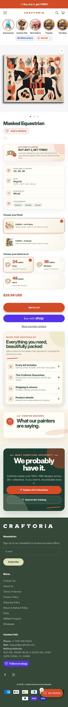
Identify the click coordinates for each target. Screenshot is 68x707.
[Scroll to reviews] (5, 138)
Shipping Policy (11, 602)
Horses (38, 205)
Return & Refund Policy (15, 607)
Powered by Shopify (42, 684)
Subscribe (13, 561)
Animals (28, 205)
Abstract (18, 205)
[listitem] (8, 26)
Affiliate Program (12, 618)
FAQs (6, 613)
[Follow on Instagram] (13, 674)
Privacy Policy (10, 597)
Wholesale (8, 624)
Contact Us (9, 580)
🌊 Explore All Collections (34, 490)
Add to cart (34, 307)
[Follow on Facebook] (5, 674)
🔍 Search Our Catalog (34, 499)
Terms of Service (12, 591)
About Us (8, 586)
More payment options (34, 326)
